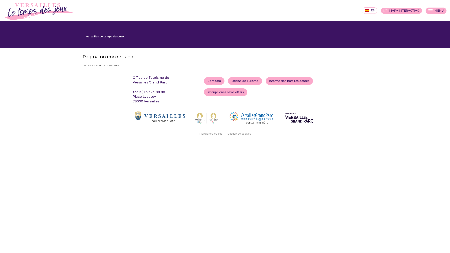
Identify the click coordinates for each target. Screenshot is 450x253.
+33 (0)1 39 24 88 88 (149, 92)
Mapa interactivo (404, 10)
